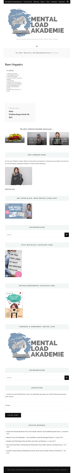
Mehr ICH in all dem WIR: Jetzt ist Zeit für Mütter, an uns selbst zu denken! (59, 141)
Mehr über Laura (10, 189)
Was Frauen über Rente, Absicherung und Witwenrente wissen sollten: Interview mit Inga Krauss (34, 445)
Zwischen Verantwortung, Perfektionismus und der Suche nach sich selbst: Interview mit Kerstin (33, 450)
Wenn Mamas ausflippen (13, 140)
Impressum (54, 1)
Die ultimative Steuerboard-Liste (13, 1)
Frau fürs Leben (28, 1)
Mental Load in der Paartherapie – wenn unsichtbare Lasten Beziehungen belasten (29, 437)
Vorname (7, 405)
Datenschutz (62, 1)
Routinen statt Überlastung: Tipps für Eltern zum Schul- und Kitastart (26, 441)
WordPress (57, 469)
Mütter (21, 53)
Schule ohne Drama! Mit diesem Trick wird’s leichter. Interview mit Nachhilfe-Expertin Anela (33, 431)
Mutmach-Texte (28, 53)
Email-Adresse (9, 396)
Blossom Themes (41, 469)
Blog (42, 1)
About (48, 1)
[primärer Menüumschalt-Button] (37, 46)
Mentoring (36, 1)
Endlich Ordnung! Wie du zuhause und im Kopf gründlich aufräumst (36, 140)
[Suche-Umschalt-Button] (67, 1)
